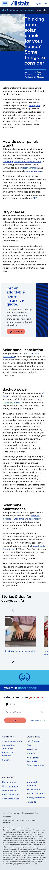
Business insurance (36, 793)
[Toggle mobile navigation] (5, 3)
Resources (12, 10)
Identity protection (36, 797)
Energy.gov (34, 105)
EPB (35, 198)
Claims (30, 745)
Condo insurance (10, 798)
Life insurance (9, 790)
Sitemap (31, 753)
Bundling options (35, 765)
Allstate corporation (12, 741)
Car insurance (9, 782)
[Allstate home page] (20, 3)
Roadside (31, 801)
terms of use (7, 813)
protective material (28, 167)
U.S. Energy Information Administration (22, 161)
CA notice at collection (30, 813)
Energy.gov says (34, 171)
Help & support (34, 741)
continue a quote (37, 720)
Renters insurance (11, 794)
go (15, 720)
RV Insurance (33, 789)
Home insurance (26, 10)
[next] (13, 662)
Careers (6, 759)
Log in (37, 3)
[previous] (13, 610)
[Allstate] (3, 10)
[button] (46, 3)
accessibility (7, 816)
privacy (17, 813)
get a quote (16, 331)
